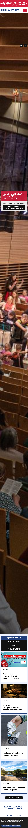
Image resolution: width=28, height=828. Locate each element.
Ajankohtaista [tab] (14, 637)
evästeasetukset (16, 823)
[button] (21, 45)
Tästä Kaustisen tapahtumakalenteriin (14, 208)
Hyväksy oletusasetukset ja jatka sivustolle (11, 825)
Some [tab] (14, 645)
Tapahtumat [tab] (14, 649)
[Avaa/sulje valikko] (25, 10)
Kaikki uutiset (14, 798)
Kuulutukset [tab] (14, 641)
